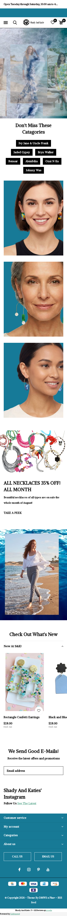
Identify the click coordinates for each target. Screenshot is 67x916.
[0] (61, 22)
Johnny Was (33, 170)
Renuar (13, 161)
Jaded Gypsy (22, 152)
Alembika (31, 161)
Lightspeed (15, 914)
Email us (48, 856)
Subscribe (52, 770)
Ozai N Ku (52, 161)
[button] (5, 22)
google (49, 910)
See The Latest (26, 803)
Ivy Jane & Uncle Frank (33, 143)
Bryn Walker (46, 152)
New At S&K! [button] (12, 646)
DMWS (43, 897)
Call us (17, 856)
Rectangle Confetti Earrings (21, 717)
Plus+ (52, 897)
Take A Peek (13, 513)
